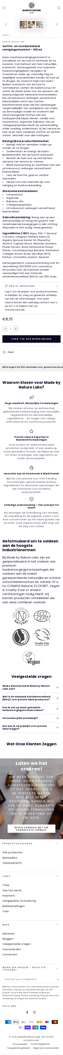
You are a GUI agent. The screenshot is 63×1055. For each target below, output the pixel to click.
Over (5, 911)
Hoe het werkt (12, 890)
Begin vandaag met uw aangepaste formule (31, 828)
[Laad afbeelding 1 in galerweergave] (23, 24)
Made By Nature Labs (13, 42)
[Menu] (4, 8)
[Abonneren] (59, 979)
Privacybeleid (20, 1044)
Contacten (9, 954)
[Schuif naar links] (6, 24)
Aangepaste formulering (19, 901)
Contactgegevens (40, 1044)
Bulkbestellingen (13, 906)
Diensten (8, 933)
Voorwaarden (11, 949)
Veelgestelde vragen (16, 944)
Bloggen (7, 939)
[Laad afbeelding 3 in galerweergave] (39, 24)
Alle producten (12, 852)
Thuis (5, 35)
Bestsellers (9, 858)
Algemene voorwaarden (46, 1048)
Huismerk (8, 895)
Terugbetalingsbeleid (18, 1048)
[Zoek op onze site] (59, 8)
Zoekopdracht (12, 863)
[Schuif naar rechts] (56, 24)
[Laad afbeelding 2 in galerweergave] (31, 24)
